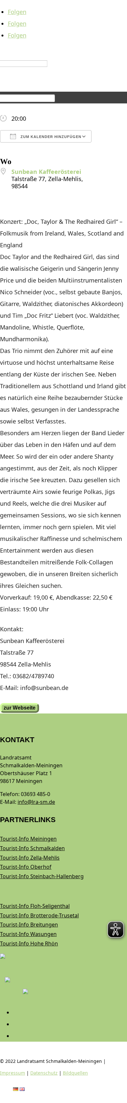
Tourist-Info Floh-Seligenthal (35, 906)
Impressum (12, 1073)
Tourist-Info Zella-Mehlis (30, 857)
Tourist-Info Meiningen (28, 838)
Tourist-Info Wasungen (28, 934)
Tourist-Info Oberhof (25, 866)
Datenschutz (44, 1073)
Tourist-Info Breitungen (29, 924)
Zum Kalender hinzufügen (50, 137)
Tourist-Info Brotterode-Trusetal (39, 915)
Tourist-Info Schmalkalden (32, 848)
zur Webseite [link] (19, 708)
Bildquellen (75, 1073)
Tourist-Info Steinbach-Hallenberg (42, 876)
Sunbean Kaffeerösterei (46, 172)
